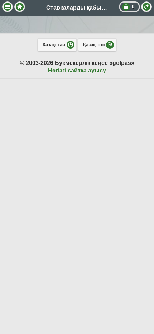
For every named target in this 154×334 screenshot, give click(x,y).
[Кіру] (146, 6)
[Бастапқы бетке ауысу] (19, 6)
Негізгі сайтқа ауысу (77, 70)
